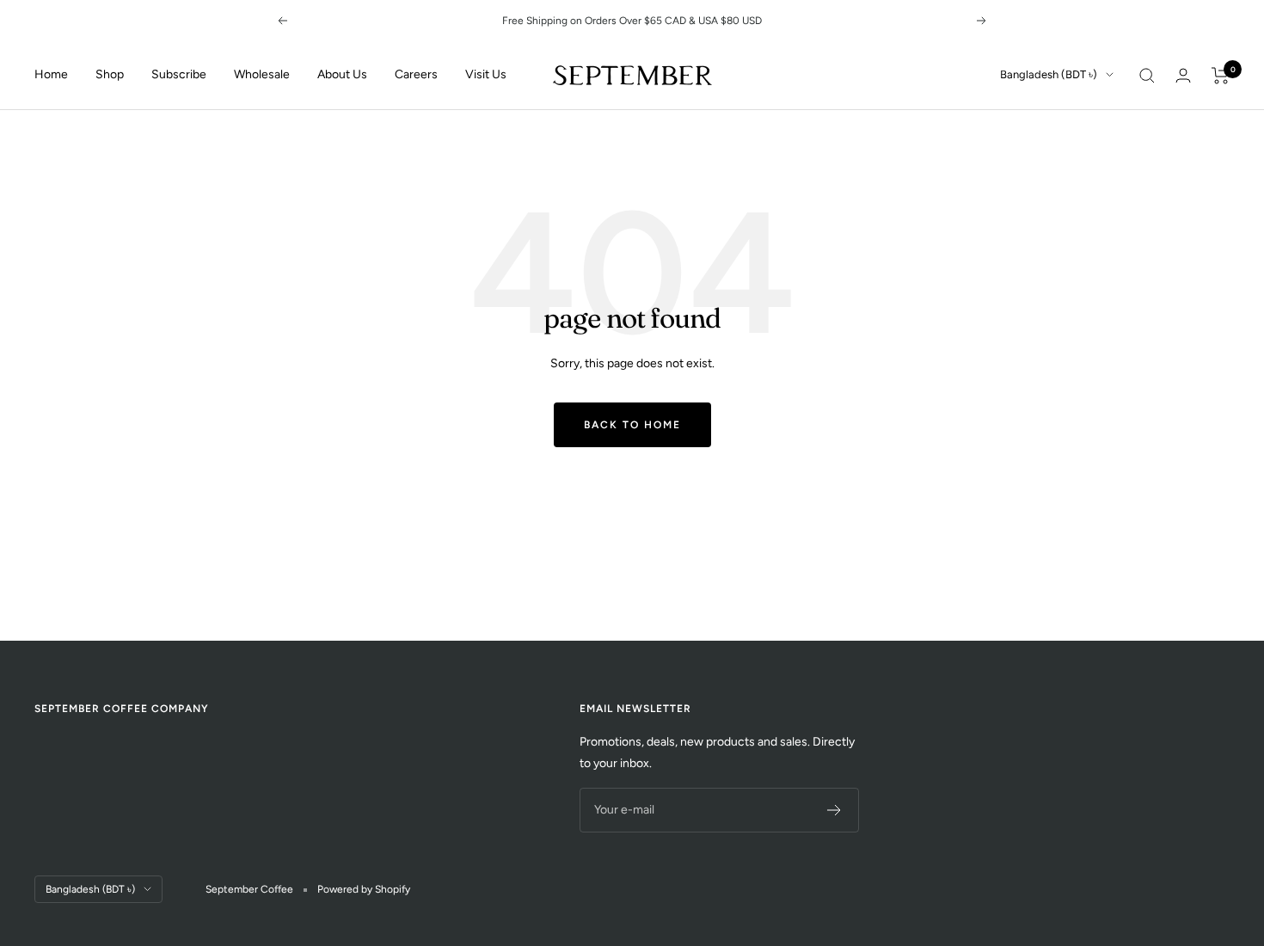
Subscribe (178, 74)
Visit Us (485, 74)
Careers (416, 74)
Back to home (632, 425)
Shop (109, 74)
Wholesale (262, 74)
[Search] (1147, 75)
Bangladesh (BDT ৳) (1048, 74)
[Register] (834, 810)
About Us (342, 74)
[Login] (1183, 75)
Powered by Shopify (363, 889)
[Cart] (1221, 75)
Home (51, 74)
